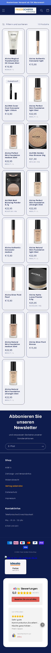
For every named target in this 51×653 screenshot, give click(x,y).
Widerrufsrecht (12, 480)
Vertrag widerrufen (14, 486)
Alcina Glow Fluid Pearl (13, 296)
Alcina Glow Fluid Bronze (37, 343)
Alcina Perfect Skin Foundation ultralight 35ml (36, 202)
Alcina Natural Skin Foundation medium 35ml (12, 344)
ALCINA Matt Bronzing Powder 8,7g (13, 202)
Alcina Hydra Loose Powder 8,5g (35, 297)
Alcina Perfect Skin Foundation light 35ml (36, 108)
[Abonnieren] (43, 446)
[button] (3, 10)
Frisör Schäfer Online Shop (28, 552)
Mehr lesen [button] (17, 629)
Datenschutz (11, 492)
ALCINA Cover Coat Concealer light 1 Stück (12, 108)
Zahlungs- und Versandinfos (18, 474)
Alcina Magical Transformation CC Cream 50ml (12, 61)
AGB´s (8, 468)
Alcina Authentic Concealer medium (13, 250)
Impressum (10, 498)
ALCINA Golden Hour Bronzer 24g (37, 154)
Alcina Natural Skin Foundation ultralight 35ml (12, 391)
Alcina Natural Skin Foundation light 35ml (36, 250)
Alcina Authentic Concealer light (37, 60)
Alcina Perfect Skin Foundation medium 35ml (12, 155)
